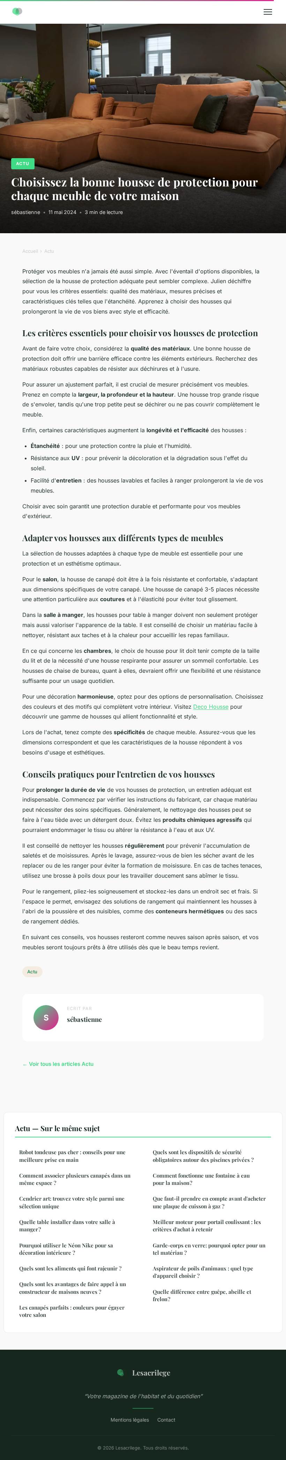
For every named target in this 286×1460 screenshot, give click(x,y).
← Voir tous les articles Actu (57, 1064)
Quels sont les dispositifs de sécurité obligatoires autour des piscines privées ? (203, 1156)
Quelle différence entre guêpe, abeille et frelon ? (202, 1295)
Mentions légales (130, 1420)
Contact (166, 1420)
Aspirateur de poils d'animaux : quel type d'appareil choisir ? (203, 1272)
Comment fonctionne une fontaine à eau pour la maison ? (201, 1179)
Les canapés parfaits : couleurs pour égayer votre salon (72, 1311)
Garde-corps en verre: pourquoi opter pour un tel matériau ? (209, 1249)
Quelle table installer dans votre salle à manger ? (67, 1225)
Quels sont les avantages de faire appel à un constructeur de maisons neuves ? (72, 1288)
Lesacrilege (151, 1372)
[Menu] (268, 11)
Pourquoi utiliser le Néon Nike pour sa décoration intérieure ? (66, 1249)
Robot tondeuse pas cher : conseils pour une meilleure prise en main (72, 1156)
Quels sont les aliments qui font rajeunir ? (70, 1268)
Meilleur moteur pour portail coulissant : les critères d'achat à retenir (207, 1225)
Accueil (30, 251)
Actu (22, 163)
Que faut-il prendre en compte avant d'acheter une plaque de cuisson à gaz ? (209, 1202)
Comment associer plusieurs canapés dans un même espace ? (74, 1179)
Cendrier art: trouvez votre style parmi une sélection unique (72, 1202)
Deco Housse (210, 706)
